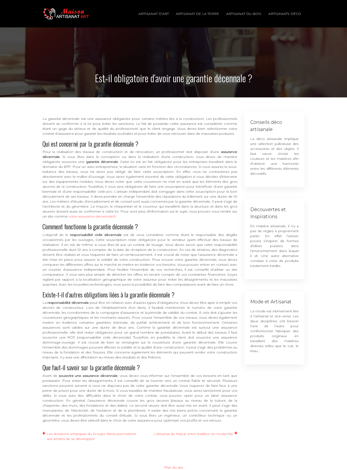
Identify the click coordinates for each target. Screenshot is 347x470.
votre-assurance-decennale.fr (92, 216)
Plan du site (173, 467)
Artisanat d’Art (154, 14)
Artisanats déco (284, 14)
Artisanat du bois (243, 14)
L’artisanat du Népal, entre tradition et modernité (193, 434)
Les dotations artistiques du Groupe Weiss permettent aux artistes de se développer (91, 436)
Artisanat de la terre (197, 14)
